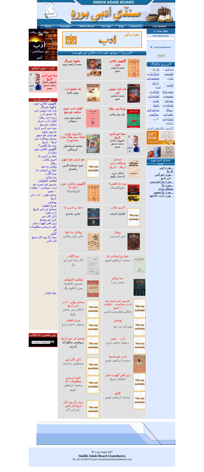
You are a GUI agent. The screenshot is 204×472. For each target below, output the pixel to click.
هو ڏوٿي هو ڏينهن (46, 135)
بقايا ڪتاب (50, 293)
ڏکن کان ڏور (49, 216)
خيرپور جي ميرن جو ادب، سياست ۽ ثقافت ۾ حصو (43, 188)
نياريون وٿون (49, 131)
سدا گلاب (51, 173)
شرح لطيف (49, 205)
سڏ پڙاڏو (51, 177)
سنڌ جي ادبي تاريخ (45, 128)
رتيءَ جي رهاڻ (48, 117)
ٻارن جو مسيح (48, 219)
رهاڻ (54, 163)
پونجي (52, 202)
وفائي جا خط (49, 166)
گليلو (54, 233)
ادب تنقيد (51, 212)
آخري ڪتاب (50, 159)
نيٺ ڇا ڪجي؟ (48, 145)
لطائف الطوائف (47, 180)
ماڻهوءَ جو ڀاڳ (48, 107)
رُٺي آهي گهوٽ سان (45, 223)
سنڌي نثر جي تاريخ (45, 209)
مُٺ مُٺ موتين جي (45, 110)
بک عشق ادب (48, 114)
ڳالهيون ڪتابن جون (45, 103)
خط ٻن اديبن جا (47, 156)
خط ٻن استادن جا (46, 170)
